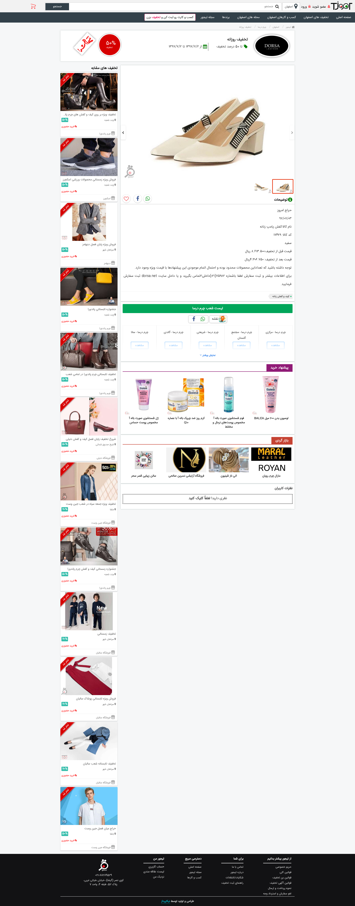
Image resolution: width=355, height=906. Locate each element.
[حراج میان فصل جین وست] (89, 806)
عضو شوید (319, 7)
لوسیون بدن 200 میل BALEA (271, 418)
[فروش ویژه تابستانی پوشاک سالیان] (89, 676)
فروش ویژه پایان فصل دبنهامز (99, 244)
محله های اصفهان (248, 17)
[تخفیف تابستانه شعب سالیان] (89, 741)
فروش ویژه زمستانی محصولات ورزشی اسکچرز (89, 179)
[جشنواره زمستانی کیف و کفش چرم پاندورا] (89, 546)
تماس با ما (237, 867)
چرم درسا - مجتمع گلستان (241, 335)
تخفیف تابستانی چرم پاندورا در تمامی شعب (91, 374)
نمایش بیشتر (209, 355)
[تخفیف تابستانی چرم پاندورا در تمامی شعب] (89, 352)
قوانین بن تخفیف (281, 877)
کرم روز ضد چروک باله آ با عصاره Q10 (186, 420)
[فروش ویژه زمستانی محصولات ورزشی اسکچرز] (89, 157)
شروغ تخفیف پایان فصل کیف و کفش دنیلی (91, 439)
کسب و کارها (194, 877)
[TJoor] (343, 6)
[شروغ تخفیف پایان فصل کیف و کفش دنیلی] (89, 417)
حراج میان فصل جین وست (100, 828)
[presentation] (292, 132)
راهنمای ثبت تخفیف (232, 883)
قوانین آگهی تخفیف (280, 883)
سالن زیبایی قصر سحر (143, 476)
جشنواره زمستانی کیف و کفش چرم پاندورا (91, 569)
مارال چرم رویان (271, 476)
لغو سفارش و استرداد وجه (277, 893)
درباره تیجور (237, 872)
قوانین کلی (285, 872)
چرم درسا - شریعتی (207, 332)
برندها (226, 17)
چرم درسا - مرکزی (276, 332)
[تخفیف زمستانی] (89, 611)
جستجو (57, 6)
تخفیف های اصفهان (316, 17)
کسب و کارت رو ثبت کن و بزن (170, 17)
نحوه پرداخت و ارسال (279, 888)
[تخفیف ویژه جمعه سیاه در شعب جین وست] (89, 481)
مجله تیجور (207, 17)
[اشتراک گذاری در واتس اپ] (147, 198)
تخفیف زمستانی (106, 633)
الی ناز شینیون (229, 476)
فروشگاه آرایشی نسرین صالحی (186, 476)
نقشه (215, 319)
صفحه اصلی (343, 17)
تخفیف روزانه (237, 39)
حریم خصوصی (283, 867)
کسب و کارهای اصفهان (281, 17)
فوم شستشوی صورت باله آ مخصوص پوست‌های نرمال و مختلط (229, 422)
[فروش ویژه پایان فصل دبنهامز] (89, 222)
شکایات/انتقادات (234, 877)
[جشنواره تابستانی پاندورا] (89, 287)
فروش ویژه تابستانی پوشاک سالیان (96, 698)
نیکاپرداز (165, 901)
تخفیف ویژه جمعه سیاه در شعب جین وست (91, 504)
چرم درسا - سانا (139, 332)
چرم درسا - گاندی (173, 332)
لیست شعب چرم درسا (207, 308)
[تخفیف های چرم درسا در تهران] (272, 45)
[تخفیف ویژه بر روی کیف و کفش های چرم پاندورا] (89, 92)
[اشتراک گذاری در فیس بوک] (138, 198)
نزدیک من (158, 877)
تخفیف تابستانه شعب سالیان (99, 763)
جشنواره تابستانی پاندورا (102, 309)
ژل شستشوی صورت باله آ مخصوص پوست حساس (144, 420)
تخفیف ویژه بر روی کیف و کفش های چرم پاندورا (88, 114)
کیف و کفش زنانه (280, 296)
